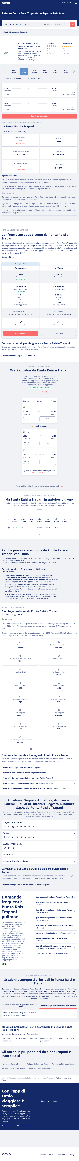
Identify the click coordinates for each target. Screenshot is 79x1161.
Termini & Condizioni (57, 1155)
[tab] (13, 78)
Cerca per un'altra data (39, 472)
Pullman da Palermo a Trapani (63, 1064)
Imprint (43, 1155)
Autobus (12, 1078)
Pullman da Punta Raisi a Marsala (14, 1069)
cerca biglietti (20, 143)
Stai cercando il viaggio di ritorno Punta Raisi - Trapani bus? (20, 1039)
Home (4, 1078)
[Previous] (8, 520)
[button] (47, 24)
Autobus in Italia (24, 1078)
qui (62, 486)
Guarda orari (20, 170)
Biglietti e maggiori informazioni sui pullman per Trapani (57, 1039)
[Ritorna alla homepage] (6, 3)
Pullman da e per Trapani (43, 1078)
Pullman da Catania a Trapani (38, 1064)
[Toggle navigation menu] (76, 3)
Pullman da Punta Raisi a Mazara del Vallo (43, 1069)
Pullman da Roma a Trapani (12, 1064)
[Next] (74, 71)
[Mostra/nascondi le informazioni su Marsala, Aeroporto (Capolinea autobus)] (74, 1014)
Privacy (71, 1155)
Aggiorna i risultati (38, 392)
